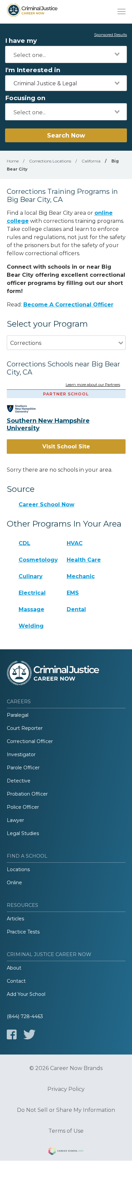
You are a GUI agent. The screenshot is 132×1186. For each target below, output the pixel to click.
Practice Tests (23, 932)
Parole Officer (23, 768)
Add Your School (26, 994)
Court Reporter (25, 728)
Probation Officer (27, 794)
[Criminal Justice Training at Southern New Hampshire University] (26, 409)
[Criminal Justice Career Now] (32, 11)
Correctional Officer (30, 741)
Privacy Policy (66, 1089)
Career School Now (46, 504)
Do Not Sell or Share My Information (66, 1110)
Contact (16, 981)
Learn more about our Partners (93, 385)
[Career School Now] (66, 1152)
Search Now (66, 135)
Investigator (21, 754)
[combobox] (66, 54)
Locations (18, 869)
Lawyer (15, 820)
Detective (18, 781)
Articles (15, 919)
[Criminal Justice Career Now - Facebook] (12, 1034)
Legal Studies (23, 833)
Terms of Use (66, 1131)
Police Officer (23, 807)
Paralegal (17, 715)
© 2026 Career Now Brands (66, 1068)
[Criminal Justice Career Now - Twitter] (29, 1034)
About (14, 968)
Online (14, 883)
